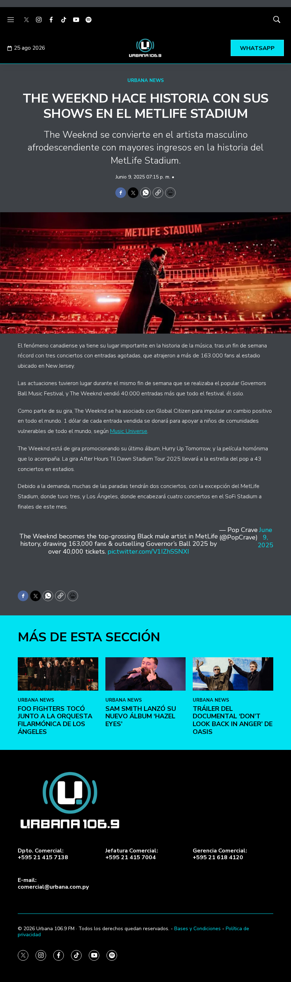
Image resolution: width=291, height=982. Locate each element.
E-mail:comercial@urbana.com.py (53, 883)
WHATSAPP (257, 48)
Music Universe (128, 431)
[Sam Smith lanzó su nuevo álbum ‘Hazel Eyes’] (145, 674)
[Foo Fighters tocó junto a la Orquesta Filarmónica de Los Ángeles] (58, 674)
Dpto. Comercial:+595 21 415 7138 (43, 854)
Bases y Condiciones (197, 928)
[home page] (145, 48)
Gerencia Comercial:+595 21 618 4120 (220, 854)
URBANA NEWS (145, 80)
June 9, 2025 (265, 537)
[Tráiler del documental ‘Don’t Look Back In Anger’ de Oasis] (233, 674)
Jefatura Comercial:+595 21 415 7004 (131, 854)
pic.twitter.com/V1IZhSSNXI (148, 551)
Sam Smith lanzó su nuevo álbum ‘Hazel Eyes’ (140, 716)
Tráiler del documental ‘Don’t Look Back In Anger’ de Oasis (233, 720)
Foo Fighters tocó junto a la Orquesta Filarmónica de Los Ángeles (55, 720)
